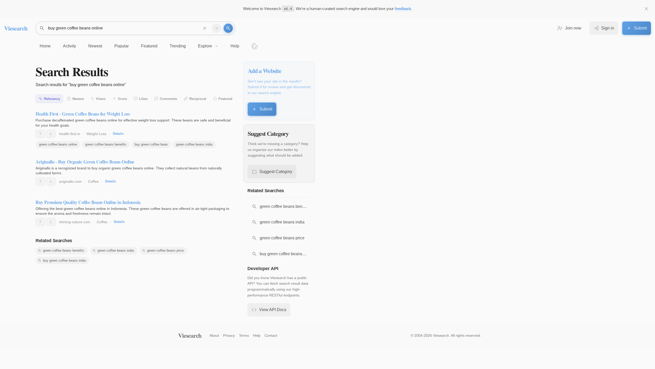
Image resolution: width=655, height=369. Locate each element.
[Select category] (216, 28)
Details (118, 134)
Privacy (229, 335)
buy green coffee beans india (64, 260)
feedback (403, 8)
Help (256, 335)
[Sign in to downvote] (51, 134)
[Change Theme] (254, 46)
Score (122, 99)
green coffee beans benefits (105, 144)
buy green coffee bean (151, 144)
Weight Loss (96, 134)
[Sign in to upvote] (40, 134)
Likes (143, 99)
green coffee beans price (165, 250)
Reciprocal (197, 99)
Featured (225, 99)
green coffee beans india (194, 144)
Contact (271, 335)
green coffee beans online (58, 144)
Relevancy (52, 99)
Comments (168, 99)
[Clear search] (204, 28)
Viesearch (15, 28)
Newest (78, 99)
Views (100, 99)
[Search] (228, 28)
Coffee (93, 181)
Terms (244, 335)
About (214, 335)
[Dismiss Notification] (646, 8)
